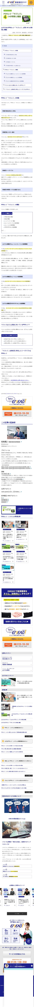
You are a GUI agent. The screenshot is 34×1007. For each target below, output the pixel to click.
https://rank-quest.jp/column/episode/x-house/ (15, 468)
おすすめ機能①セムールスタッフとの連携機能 (16, 73)
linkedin (3, 502)
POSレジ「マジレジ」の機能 (11, 69)
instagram (4, 499)
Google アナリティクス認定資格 (11, 479)
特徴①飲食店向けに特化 (11, 54)
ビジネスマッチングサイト (11, 393)
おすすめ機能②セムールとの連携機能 (14, 77)
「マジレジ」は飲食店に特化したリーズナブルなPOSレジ (17, 89)
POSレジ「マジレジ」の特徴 (11, 50)
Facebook (4, 500)
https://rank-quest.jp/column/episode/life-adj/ (15, 467)
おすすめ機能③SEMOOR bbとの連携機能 (15, 81)
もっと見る (17, 913)
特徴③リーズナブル (10, 62)
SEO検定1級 (5, 474)
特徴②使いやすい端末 (11, 58)
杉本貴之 (10, 441)
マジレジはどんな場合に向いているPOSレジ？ (15, 85)
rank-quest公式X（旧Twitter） (10, 491)
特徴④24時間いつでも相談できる (13, 65)
